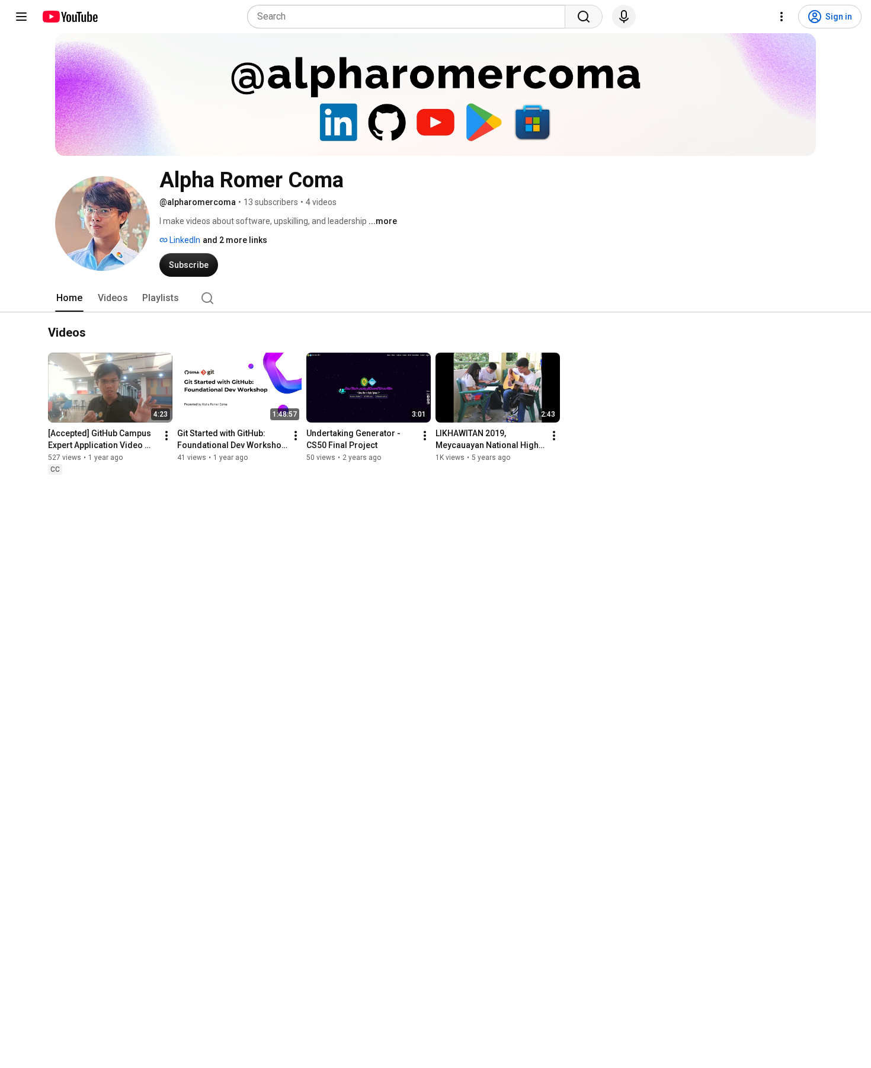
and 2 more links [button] (235, 240)
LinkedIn (184, 240)
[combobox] (409, 16)
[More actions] (166, 435)
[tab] (69, 298)
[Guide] (21, 16)
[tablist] (435, 298)
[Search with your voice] (624, 16)
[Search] (584, 16)
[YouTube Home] (69, 16)
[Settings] (781, 16)
